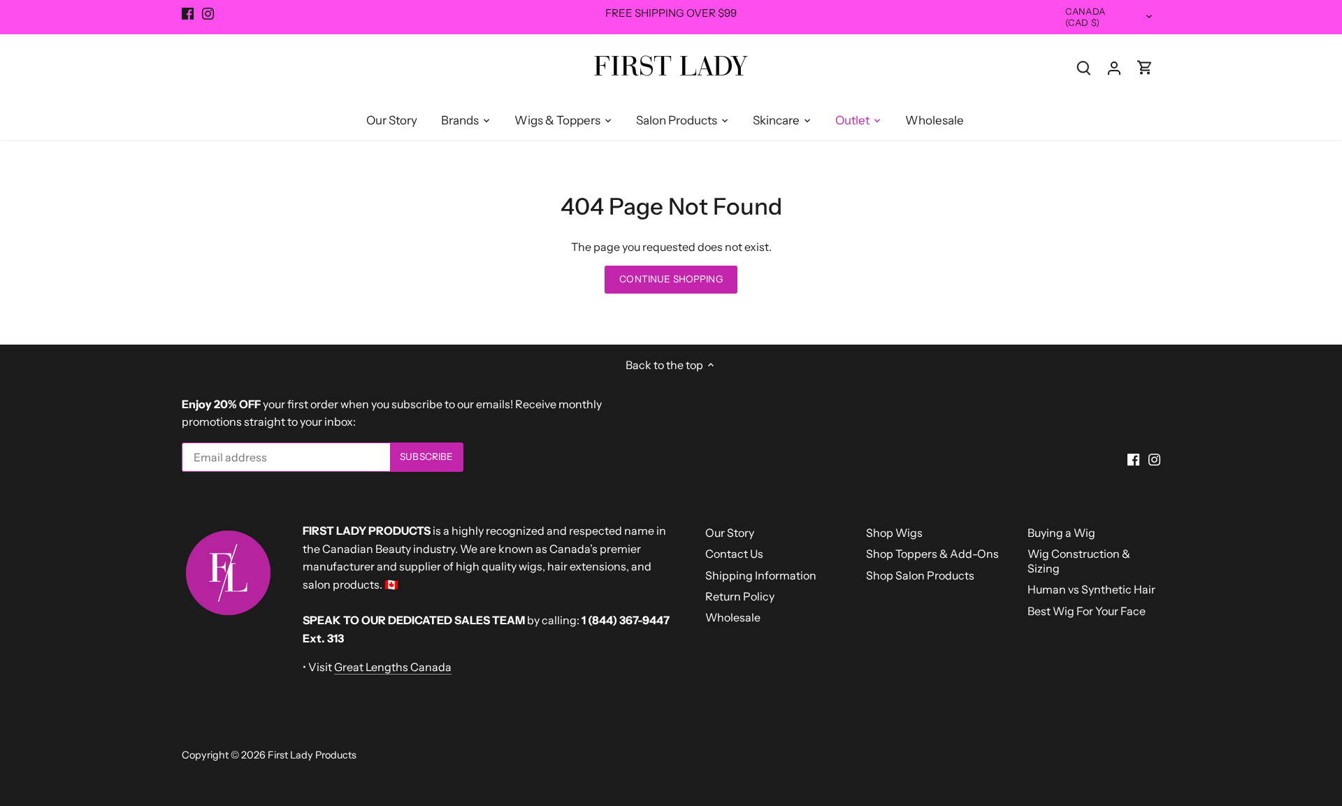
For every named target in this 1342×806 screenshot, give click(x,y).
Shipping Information (760, 575)
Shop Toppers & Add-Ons (932, 554)
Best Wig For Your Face (1086, 611)
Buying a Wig (1061, 533)
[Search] (1083, 67)
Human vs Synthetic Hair (1091, 589)
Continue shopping (670, 279)
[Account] (1114, 67)
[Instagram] (208, 13)
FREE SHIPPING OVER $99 (671, 13)
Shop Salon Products (920, 575)
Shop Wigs (894, 533)
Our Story (729, 533)
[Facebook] (188, 13)
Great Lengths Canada (393, 667)
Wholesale (732, 617)
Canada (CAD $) (1085, 17)
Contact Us (734, 554)
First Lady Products (312, 755)
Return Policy (739, 596)
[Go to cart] (1145, 67)
